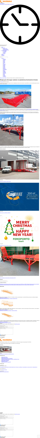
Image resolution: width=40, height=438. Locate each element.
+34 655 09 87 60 (2, 3)
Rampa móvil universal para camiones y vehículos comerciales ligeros (8, 298)
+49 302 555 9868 (7, 4)
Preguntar (1, 412)
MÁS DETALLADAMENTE (4, 297)
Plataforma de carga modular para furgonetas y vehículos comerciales (8, 310)
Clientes (4, 52)
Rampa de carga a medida (5, 357)
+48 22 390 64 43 (2, 4)
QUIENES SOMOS (4, 50)
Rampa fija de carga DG (5, 361)
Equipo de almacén (5, 49)
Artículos (4, 53)
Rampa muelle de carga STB (5, 360)
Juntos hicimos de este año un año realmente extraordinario (5, 245)
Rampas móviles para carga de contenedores (5, 322)
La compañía (4, 51)
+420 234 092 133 (11, 4)
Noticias (2, 81)
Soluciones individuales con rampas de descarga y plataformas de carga (10, 359)
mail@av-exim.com (4, 369)
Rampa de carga (5, 48)
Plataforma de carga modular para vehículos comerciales (5, 181)
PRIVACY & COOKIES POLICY (4, 371)
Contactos (3, 55)
